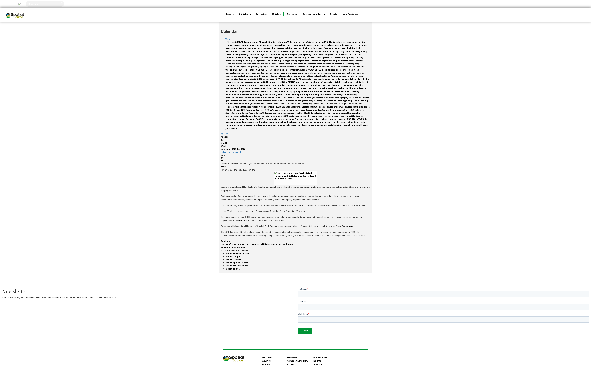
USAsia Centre (327, 122)
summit (316, 116)
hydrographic (232, 82)
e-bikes (263, 63)
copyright (278, 57)
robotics (230, 106)
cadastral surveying (283, 51)
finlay (252, 69)
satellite (305, 106)
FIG (359, 66)
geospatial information (351, 76)
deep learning (356, 57)
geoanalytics (232, 72)
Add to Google (232, 256)
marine (306, 91)
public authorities (234, 103)
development (241, 60)
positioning (340, 100)
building (351, 48)
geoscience (358, 72)
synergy (241, 119)
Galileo (302, 69)
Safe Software (293, 106)
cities (228, 54)
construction (354, 54)
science (366, 106)
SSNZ (286, 116)
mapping (291, 91)
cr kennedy (301, 57)
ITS (259, 85)
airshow (338, 42)
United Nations (261, 122)
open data (358, 97)
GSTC (299, 79)
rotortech (269, 106)
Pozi (348, 100)
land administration (283, 85)
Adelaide (294, 42)
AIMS (331, 42)
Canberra (326, 51)
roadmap (351, 103)
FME (257, 69)
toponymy (308, 119)
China (348, 51)
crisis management (321, 57)
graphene (290, 79)
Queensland (256, 103)
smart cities (338, 109)
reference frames (283, 103)
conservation (341, 54)
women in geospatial (323, 125)
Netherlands (232, 97)
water (250, 125)
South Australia (233, 113)
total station (321, 119)
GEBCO (318, 69)
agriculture (316, 42)
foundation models (277, 69)
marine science (317, 91)
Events (333, 14)
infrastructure (327, 82)
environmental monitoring (300, 66)
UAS (349, 119)
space (269, 113)
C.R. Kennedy (261, 51)
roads (359, 103)
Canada (318, 51)
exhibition (346, 66)
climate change (257, 54)
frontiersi (293, 69)
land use (317, 85)
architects (289, 45)
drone (248, 63)
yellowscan (231, 128)
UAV (354, 119)
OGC (350, 97)
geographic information (289, 72)
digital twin (328, 60)
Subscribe (318, 364)
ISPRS (254, 85)
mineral (281, 94)
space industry (280, 113)
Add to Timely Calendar (237, 253)
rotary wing (258, 106)
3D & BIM (276, 14)
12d (227, 42)
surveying (325, 116)
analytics (357, 42)
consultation (232, 57)
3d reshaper (279, 42)
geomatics (336, 72)
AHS (324, 42)
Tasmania (251, 119)
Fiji (247, 69)
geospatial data (299, 76)
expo (354, 66)
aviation (259, 48)
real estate (268, 103)
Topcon (299, 119)
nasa (322, 94)
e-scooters (273, 63)
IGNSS (292, 82)
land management (303, 85)
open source (243, 100)
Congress (329, 54)
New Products (350, 14)
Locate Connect (282, 88)
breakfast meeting (328, 48)
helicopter (307, 79)
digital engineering (287, 60)
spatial (316, 113)
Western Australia (281, 125)
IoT (238, 85)
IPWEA (243, 85)
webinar (258, 125)
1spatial (233, 42)
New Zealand (245, 97)
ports (330, 100)
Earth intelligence (288, 63)
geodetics (271, 72)
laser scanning (345, 85)
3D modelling (266, 42)
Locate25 (314, 88)
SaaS (283, 106)
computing (306, 54)
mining (296, 94)
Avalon (251, 48)
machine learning (234, 91)
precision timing (359, 100)
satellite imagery (333, 106)
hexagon (317, 79)
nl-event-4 (289, 97)
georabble (347, 72)
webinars (267, 125)
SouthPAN (261, 113)
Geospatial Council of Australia (275, 76)
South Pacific (249, 113)
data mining (342, 57)
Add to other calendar (236, 265)
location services (328, 88)
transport (341, 119)
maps (299, 91)
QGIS (247, 103)
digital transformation (310, 60)
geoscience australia (236, 76)
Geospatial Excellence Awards (323, 76)
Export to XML (232, 268)
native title (331, 94)
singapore (295, 109)
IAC (284, 82)
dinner (352, 60)
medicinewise (232, 94)
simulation (284, 109)
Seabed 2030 (240, 109)
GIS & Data (245, 14)
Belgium (289, 48)
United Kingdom (244, 122)
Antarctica (258, 45)
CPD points (289, 57)
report (312, 103)
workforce (339, 125)
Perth (268, 100)
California (308, 51)
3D (239, 42)
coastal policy (292, 54)
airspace (347, 42)
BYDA (252, 51)
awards (268, 48)
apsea (273, 45)
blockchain (312, 48)
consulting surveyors (250, 57)
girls (250, 79)
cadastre (298, 51)
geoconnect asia (248, 72)
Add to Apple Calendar (236, 262)
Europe (330, 66)
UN (365, 119)
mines (289, 94)
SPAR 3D (308, 113)
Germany (243, 79)
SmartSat (349, 109)
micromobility (270, 94)
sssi (291, 116)
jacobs (269, 85)
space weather (296, 113)
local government (258, 88)
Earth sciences (324, 63)
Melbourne (245, 94)
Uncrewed (292, 14)
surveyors (335, 116)
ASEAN (298, 45)
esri (324, 66)
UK (362, 119)
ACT (287, 42)
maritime (330, 91)
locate (270, 88)
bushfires (244, 51)
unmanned (274, 122)
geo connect (342, 69)
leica (355, 85)
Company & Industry (314, 14)
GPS (283, 79)
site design (307, 109)
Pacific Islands (257, 100)
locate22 (304, 88)
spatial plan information (270, 116)
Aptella (280, 45)
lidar (241, 88)
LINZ (246, 88)
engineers (268, 66)
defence (229, 60)
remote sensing (300, 103)
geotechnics (232, 79)
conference (318, 54)
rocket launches (243, 106)
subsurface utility (302, 116)
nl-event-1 (257, 97)
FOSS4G (263, 69)
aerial (302, 42)
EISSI (345, 63)
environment (280, 66)
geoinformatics (322, 72)
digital (252, 60)
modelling (314, 94)
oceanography (340, 97)
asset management (317, 45)
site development (322, 109)
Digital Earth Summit (266, 60)
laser (335, 85)
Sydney (359, 116)
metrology (257, 94)
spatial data (326, 113)
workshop (350, 125)
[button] (235, 250)
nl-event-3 (278, 97)
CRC (309, 57)
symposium (231, 119)
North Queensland (314, 97)
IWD (263, 85)
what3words (297, 125)
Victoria (352, 122)
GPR (278, 79)
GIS (255, 79)
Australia (339, 45)
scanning (357, 106)
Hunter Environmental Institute (347, 79)
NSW (330, 97)
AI (328, 42)
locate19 (295, 88)
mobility (304, 94)
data (333, 57)
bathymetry (278, 48)
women (308, 125)
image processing (305, 82)
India (317, 82)
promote (240, 220)
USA (317, 122)
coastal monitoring (275, 54)
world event (362, 125)
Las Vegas (327, 85)
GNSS (260, 79)
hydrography (246, 82)
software (359, 109)
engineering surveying (251, 66)
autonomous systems (236, 48)
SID (266, 109)
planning (318, 100)
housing (326, 79)
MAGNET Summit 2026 (263, 91)
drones (255, 63)
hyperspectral (274, 82)
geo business (329, 69)
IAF (287, 82)
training (332, 119)
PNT (325, 100)
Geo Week (354, 69)
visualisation (240, 125)
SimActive (273, 109)
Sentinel (260, 109)
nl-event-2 (268, 97)
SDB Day (229, 109)
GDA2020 (310, 69)
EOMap (318, 66)
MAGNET (247, 91)
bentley (297, 48)
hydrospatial (260, 82)
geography (308, 72)
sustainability (348, 116)
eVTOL (337, 66)
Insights (317, 360)
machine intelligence (355, 88)
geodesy (261, 72)
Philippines (289, 100)
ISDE (249, 85)
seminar (251, 109)
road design (340, 103)
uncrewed (230, 122)
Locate (230, 14)
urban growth (308, 122)
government (269, 79)
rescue (319, 103)
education (337, 63)
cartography (338, 51)
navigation (342, 94)
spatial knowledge (248, 116)
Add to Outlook (233, 259)
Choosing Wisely (359, 51)
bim (304, 48)
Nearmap (352, 94)
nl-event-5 (299, 97)
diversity (240, 63)
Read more (226, 241)
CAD (270, 51)
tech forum (269, 119)
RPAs (277, 106)
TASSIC (259, 119)
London (341, 88)
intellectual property (346, 82)
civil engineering (240, 54)
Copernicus (267, 57)
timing (291, 119)
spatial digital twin (343, 113)
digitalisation (341, 60)
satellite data (317, 106)
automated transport (355, 45)
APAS (267, 45)
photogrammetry (304, 100)
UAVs (358, 119)
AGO (308, 42)
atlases (331, 45)
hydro (366, 79)
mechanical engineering (347, 91)
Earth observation (307, 63)
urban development (290, 122)
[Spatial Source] (14, 12)
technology (281, 119)
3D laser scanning (250, 42)
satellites (347, 106)
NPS (326, 97)
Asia (304, 45)
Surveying (261, 14)
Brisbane (342, 48)
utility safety (341, 122)
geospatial (253, 76)
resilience (328, 103)
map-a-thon (280, 91)
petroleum (277, 100)
